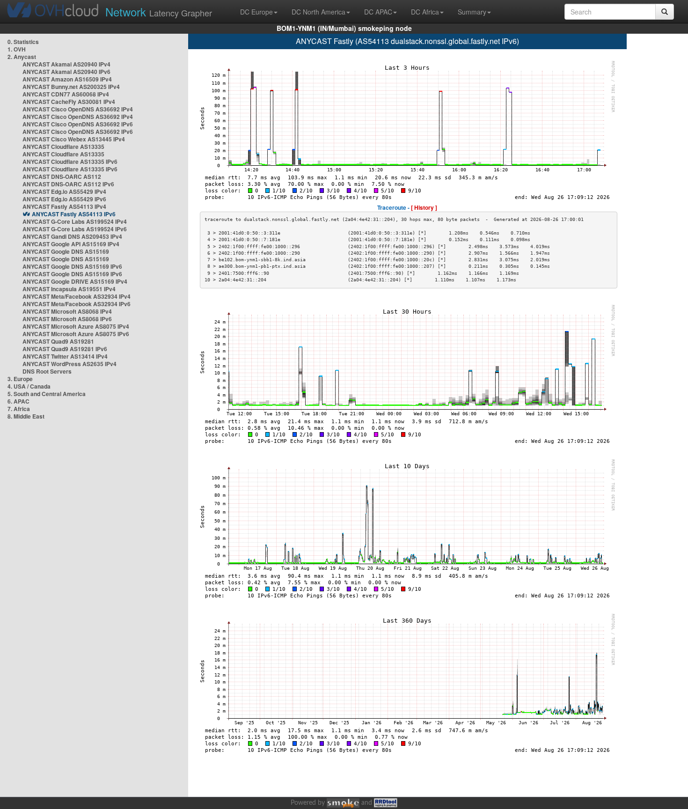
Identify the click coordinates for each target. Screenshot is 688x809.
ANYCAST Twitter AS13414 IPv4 (65, 356)
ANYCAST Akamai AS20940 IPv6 (66, 71)
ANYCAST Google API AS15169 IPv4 (70, 244)
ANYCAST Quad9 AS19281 (58, 341)
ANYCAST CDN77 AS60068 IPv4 (65, 94)
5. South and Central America (46, 394)
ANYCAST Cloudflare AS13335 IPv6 (69, 161)
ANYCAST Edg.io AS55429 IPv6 (64, 199)
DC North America (318, 11)
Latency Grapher (158, 11)
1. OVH (16, 49)
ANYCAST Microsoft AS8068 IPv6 (67, 319)
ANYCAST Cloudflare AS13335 (63, 146)
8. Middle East (25, 416)
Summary (472, 11)
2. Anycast (21, 56)
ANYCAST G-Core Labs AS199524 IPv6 (74, 229)
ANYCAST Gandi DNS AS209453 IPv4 (72, 236)
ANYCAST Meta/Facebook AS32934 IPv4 (76, 296)
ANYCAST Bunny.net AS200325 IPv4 (71, 86)
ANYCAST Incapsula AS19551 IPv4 (69, 289)
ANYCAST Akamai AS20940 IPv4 (66, 64)
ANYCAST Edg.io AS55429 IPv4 (64, 191)
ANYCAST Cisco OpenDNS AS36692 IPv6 (77, 124)
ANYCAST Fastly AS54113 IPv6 (74, 214)
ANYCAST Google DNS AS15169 (65, 251)
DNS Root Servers (47, 371)
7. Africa (18, 408)
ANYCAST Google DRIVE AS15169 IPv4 (74, 281)
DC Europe (256, 11)
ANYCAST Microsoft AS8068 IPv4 (67, 311)
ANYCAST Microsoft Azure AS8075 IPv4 (75, 326)
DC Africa (425, 11)
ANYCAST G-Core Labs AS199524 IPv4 (74, 221)
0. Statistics (23, 41)
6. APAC (18, 401)
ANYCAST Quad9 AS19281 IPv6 (64, 349)
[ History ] (424, 207)
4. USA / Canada (29, 386)
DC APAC (378, 11)
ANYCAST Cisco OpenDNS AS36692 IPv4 (77, 109)
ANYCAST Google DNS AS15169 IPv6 (72, 266)
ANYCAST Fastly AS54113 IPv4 (64, 206)
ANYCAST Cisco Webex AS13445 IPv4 (73, 139)
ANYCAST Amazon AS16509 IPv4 (67, 79)
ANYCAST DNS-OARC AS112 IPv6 (68, 184)
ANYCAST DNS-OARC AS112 (61, 176)
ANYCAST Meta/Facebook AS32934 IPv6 (76, 304)
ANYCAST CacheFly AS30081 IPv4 (68, 101)
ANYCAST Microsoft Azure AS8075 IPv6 (75, 334)
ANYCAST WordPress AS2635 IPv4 (69, 364)
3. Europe (20, 379)
